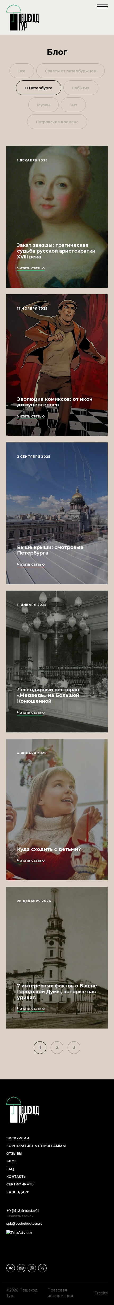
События (81, 88)
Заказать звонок (19, 1216)
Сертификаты (20, 1184)
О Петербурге (38, 88)
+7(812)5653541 (23, 1210)
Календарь (17, 1192)
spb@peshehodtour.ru (24, 1223)
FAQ (10, 1169)
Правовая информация (60, 1293)
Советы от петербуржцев (70, 71)
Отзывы (14, 1153)
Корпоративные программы (36, 1146)
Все (21, 71)
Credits (101, 1293)
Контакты (16, 1177)
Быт (73, 105)
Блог (11, 1161)
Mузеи (43, 105)
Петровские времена (57, 122)
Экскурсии (17, 1138)
